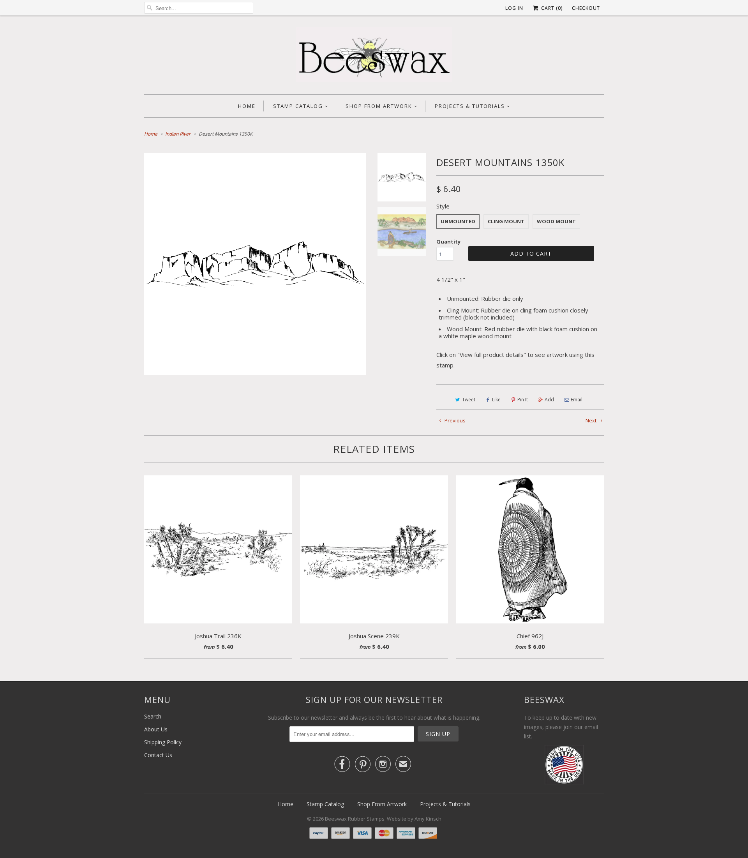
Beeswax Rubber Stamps (355, 818)
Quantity (448, 241)
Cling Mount (506, 221)
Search (152, 716)
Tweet (468, 399)
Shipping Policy (163, 742)
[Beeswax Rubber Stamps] (374, 57)
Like (496, 399)
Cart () (551, 8)
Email (576, 399)
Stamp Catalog (298, 105)
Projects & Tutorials (470, 105)
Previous (454, 420)
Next (592, 420)
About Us (156, 729)
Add (549, 399)
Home (247, 105)
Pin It (522, 399)
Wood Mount (556, 221)
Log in (514, 8)
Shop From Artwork (379, 105)
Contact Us (158, 755)
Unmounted (458, 221)
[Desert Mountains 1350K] (255, 263)
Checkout (586, 8)
